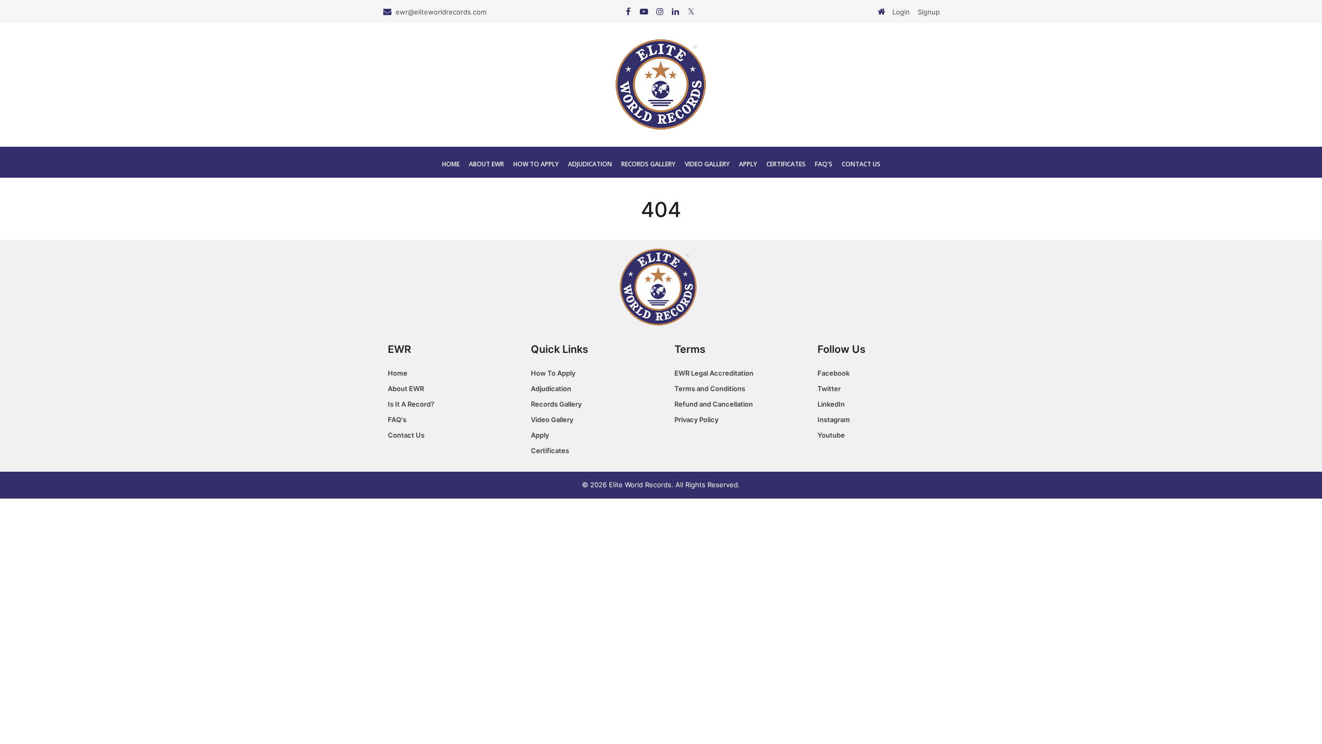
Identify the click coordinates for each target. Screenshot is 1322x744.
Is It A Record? (411, 404)
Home (451, 164)
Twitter (829, 388)
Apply (748, 164)
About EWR (486, 164)
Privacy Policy (696, 419)
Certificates (786, 164)
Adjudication (590, 164)
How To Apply (536, 164)
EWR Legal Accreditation (713, 373)
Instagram (833, 419)
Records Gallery (648, 164)
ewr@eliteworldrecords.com (441, 12)
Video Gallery (707, 164)
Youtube (831, 435)
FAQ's (823, 164)
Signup (929, 12)
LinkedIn (831, 404)
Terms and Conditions (709, 388)
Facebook (833, 373)
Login (901, 12)
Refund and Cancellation (713, 404)
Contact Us (861, 164)
